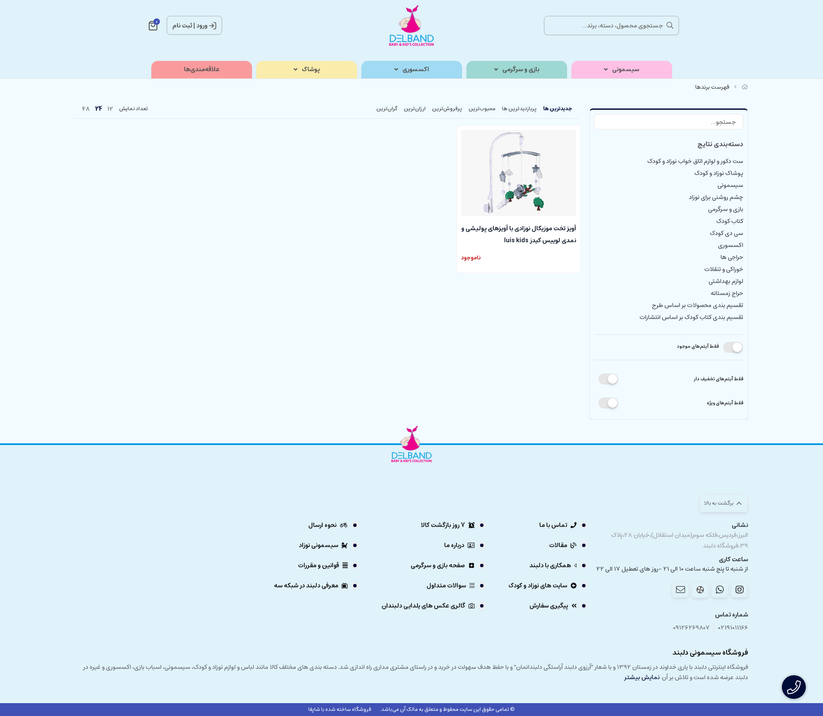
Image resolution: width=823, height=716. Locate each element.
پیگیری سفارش (548, 606)
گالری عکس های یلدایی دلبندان (423, 606)
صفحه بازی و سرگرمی (438, 565)
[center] (670, 25)
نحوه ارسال (322, 525)
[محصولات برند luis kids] (411, 467)
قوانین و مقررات (318, 565)
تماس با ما (553, 525)
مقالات (558, 545)
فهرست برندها (712, 87)
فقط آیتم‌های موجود (698, 346)
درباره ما (454, 545)
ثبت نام (182, 26)
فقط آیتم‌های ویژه (725, 403)
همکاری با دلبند (550, 565)
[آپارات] (700, 589)
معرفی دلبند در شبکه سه (306, 585)
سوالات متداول (446, 585)
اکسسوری (415, 69)
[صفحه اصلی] (745, 87)
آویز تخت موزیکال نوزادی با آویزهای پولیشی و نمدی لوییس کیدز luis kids (518, 233)
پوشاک (311, 69)
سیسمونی (625, 69)
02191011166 (733, 627)
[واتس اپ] (719, 589)
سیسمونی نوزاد (318, 545)
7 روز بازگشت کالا (443, 525)
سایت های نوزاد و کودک (537, 585)
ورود (201, 26)
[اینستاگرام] (739, 589)
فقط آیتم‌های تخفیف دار (718, 379)
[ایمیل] (680, 589)
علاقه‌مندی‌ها (201, 69)
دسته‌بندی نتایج (720, 144)
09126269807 (691, 627)
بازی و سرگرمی (520, 69)
